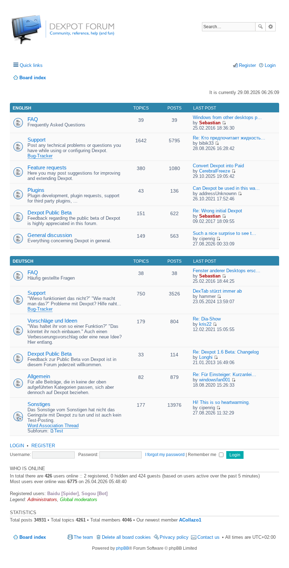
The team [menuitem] (83, 537)
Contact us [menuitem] (208, 537)
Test (58, 430)
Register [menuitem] (247, 65)
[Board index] (38, 33)
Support (36, 140)
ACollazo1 (190, 520)
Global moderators (78, 499)
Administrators (42, 499)
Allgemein (38, 376)
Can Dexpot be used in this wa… (226, 188)
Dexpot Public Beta (49, 213)
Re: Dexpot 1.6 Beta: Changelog (226, 352)
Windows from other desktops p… (227, 117)
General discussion (49, 235)
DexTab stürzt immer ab (217, 291)
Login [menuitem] (270, 65)
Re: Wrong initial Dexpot (217, 210)
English (22, 108)
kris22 (205, 324)
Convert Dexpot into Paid (218, 165)
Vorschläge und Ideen (52, 321)
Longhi (206, 357)
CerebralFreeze (214, 171)
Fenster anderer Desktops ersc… (226, 270)
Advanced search (270, 27)
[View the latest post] (224, 122)
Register (43, 445)
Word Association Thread (53, 425)
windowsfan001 (214, 379)
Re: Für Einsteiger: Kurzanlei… (224, 374)
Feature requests (47, 167)
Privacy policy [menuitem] (174, 537)
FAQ (32, 119)
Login (17, 445)
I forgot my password (165, 454)
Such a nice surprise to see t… (224, 233)
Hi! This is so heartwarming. (221, 402)
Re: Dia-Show (207, 319)
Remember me (202, 454)
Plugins (35, 190)
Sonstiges (38, 404)
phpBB (122, 548)
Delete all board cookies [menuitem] (126, 537)
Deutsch (23, 261)
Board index (32, 537)
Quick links (31, 65)
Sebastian (210, 122)
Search (260, 27)
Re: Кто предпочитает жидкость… (229, 138)
